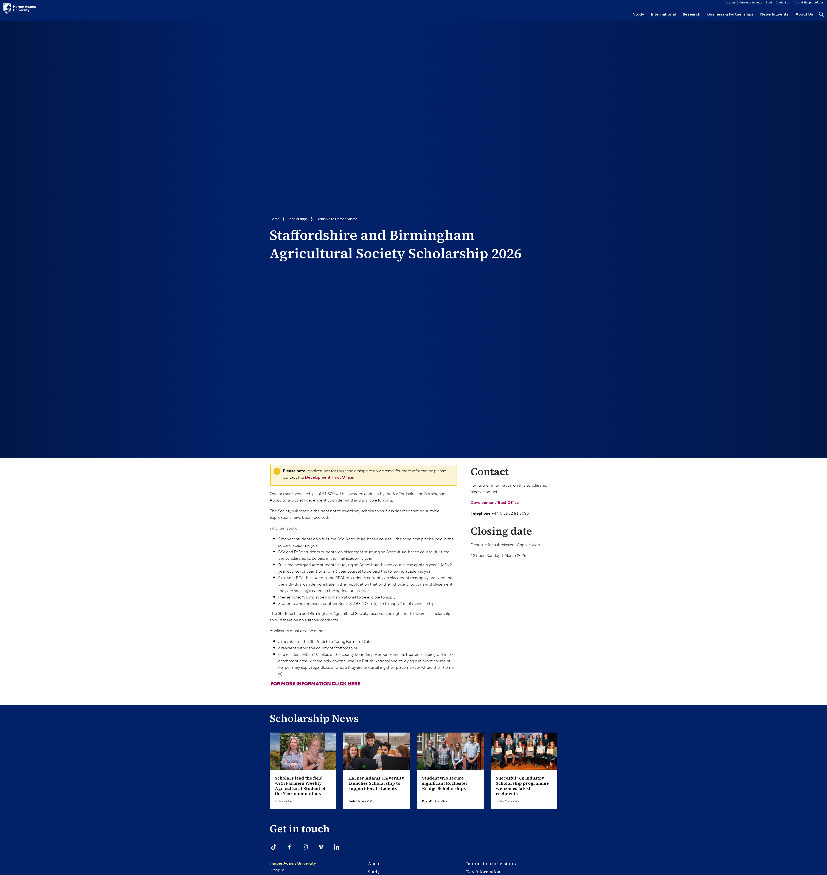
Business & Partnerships (730, 14)
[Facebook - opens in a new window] (289, 847)
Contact (783, 2)
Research (691, 14)
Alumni (731, 2)
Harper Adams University (293, 863)
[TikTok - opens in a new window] (274, 847)
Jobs (809, 2)
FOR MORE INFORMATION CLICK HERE (315, 684)
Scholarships (298, 219)
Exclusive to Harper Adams (336, 219)
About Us (804, 14)
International (663, 14)
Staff (769, 2)
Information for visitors (491, 864)
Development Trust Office (329, 477)
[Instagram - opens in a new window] (305, 847)
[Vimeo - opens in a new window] (321, 847)
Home (274, 219)
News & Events (774, 14)
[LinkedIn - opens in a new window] (337, 847)
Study (638, 14)
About (374, 864)
